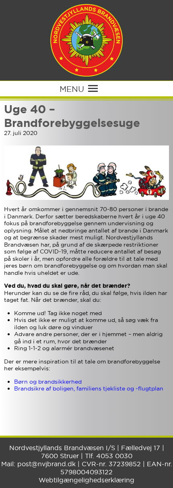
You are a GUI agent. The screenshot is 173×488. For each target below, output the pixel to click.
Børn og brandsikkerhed (48, 381)
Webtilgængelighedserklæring (86, 480)
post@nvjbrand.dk (46, 464)
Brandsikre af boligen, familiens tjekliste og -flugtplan (88, 388)
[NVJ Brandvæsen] (86, 40)
